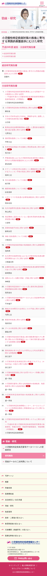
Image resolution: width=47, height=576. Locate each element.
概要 (6, 482)
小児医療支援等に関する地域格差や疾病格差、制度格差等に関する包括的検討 (25, 384)
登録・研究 (11, 441)
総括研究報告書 (10, 53)
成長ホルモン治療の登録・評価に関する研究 (22, 278)
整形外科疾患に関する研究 (15, 319)
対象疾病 (8, 488)
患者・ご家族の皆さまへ (14, 517)
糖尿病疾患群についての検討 (16, 188)
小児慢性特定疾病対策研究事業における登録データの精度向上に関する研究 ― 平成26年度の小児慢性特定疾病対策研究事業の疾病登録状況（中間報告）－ (25, 95)
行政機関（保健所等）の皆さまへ (17, 529)
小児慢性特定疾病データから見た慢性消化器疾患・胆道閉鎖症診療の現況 (25, 287)
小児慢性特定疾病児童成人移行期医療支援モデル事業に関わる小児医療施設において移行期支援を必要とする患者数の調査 (25, 339)
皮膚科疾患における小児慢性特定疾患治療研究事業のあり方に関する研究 (25, 268)
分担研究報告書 (10, 56)
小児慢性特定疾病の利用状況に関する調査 (21, 107)
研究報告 (4, 32)
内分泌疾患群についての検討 (16, 180)
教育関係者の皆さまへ (13, 523)
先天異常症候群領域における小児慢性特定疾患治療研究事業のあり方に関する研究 (25, 257)
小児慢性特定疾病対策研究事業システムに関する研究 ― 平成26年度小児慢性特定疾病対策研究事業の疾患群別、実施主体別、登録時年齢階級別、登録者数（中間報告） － (25, 424)
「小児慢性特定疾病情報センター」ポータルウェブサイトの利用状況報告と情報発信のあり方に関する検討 (25, 408)
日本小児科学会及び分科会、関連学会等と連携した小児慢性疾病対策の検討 (25, 117)
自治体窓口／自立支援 (13, 499)
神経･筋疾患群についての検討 (16, 236)
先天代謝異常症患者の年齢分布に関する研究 (22, 208)
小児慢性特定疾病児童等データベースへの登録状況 (24, 448)
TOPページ (9, 476)
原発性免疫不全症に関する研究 (17, 227)
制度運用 (8, 511)
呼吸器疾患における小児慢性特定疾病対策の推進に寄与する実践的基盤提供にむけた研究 (25, 159)
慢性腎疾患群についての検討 (16, 138)
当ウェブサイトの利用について (23, 568)
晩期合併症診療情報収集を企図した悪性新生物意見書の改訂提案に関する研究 (25, 128)
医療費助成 (9, 493)
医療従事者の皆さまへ (13, 535)
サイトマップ (14, 565)
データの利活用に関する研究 (16, 328)
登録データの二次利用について (18, 461)
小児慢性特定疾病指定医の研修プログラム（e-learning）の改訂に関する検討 (25, 362)
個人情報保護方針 (28, 565)
